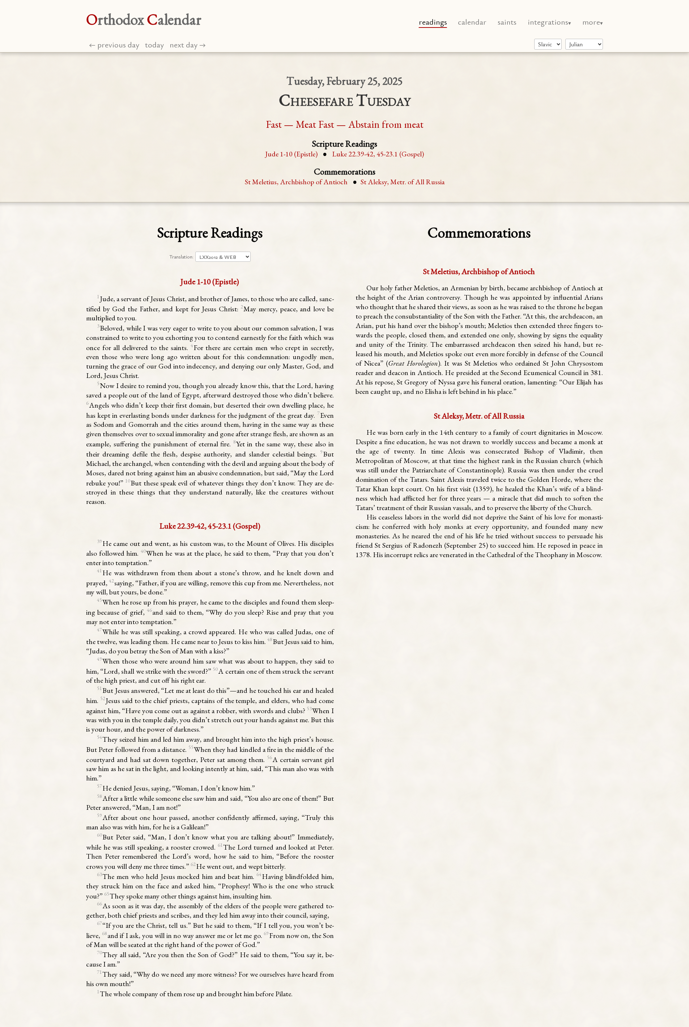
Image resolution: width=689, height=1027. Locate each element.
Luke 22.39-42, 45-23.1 (378, 154)
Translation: (181, 256)
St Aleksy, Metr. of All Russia (403, 181)
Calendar (472, 21)
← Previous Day (114, 44)
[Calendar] (584, 44)
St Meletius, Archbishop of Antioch (296, 181)
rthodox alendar (143, 19)
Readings (433, 21)
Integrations (548, 21)
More (591, 21)
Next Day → (188, 44)
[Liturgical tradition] (548, 44)
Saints (507, 21)
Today (154, 44)
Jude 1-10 (291, 154)
